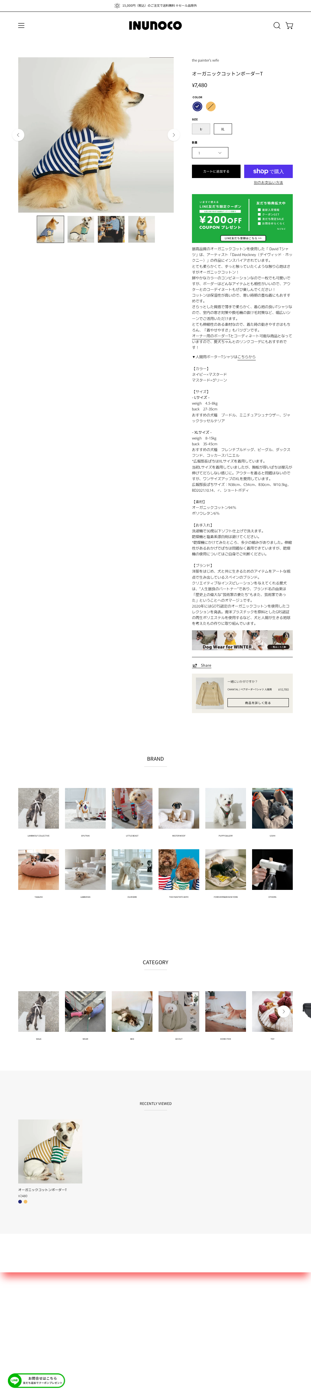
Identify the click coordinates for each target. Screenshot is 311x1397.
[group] (155, 6)
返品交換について (35, 1324)
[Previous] (18, 135)
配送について (31, 1307)
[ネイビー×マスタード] (197, 106)
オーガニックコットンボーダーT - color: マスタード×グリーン (25, 1201)
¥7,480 (22, 1195)
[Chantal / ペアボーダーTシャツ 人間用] (210, 693)
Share (206, 665)
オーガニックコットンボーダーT (42, 1189)
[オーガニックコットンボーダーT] (50, 229)
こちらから (247, 356)
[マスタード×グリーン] (211, 106)
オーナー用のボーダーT (211, 335)
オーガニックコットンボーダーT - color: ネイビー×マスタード (20, 1201)
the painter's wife (205, 59)
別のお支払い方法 (268, 182)
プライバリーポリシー (39, 1332)
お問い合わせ (31, 1298)
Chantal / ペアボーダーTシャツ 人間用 (249, 689)
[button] (276, 25)
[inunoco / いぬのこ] (155, 25)
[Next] (174, 135)
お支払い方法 (31, 1315)
